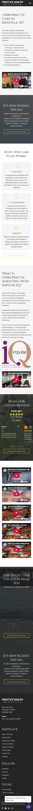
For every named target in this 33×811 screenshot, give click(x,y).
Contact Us (6, 753)
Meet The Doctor (7, 734)
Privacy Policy (6, 789)
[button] (30, 3)
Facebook (5, 769)
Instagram (5, 775)
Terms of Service (7, 793)
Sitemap (5, 756)
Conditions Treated (8, 741)
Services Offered (7, 744)
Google (4, 778)
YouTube (5, 772)
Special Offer (6, 737)
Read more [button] (6, 441)
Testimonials (6, 750)
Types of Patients (8, 747)
